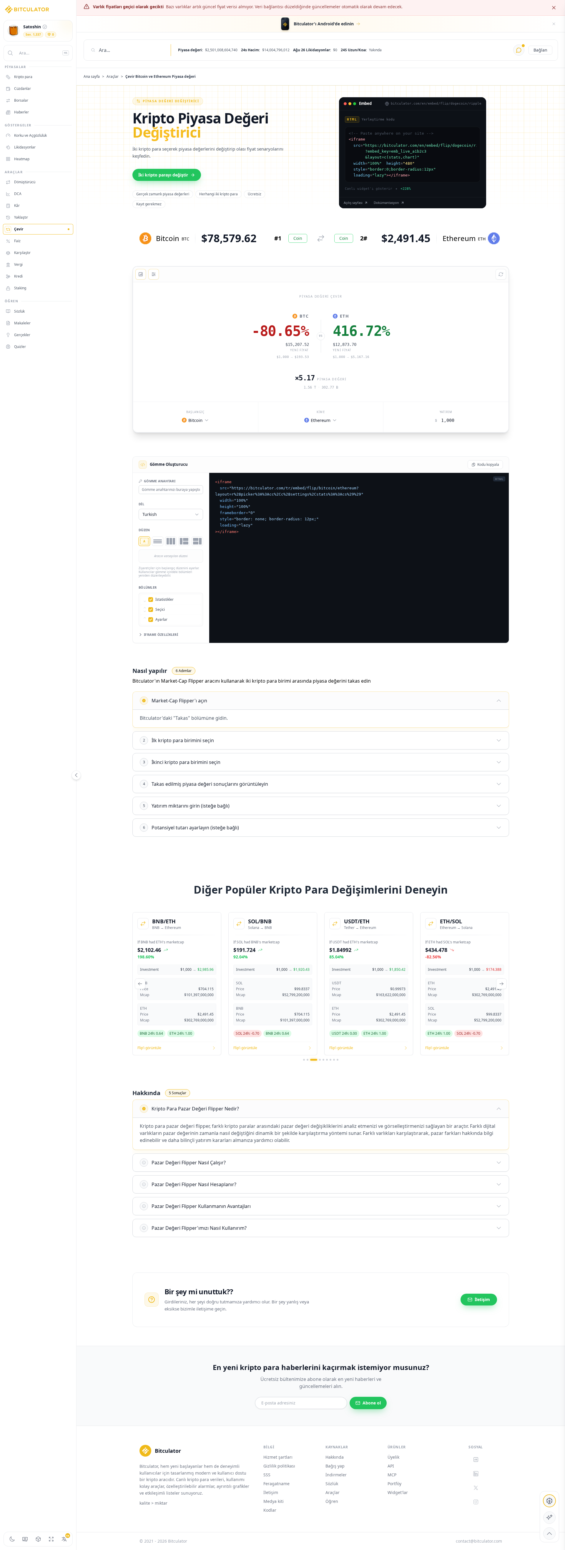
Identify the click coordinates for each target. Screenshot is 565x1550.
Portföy (394, 1483)
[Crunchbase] (476, 1459)
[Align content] (145, 286)
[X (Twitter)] (476, 1488)
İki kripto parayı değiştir (163, 175)
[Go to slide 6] (327, 1060)
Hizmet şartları (278, 1457)
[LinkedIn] (476, 1473)
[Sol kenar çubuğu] (184, 541)
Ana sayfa (92, 76)
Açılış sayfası (353, 202)
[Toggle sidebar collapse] (76, 775)
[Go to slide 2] (307, 1060)
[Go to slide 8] (334, 1060)
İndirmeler (336, 1475)
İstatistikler (164, 599)
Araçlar (113, 76)
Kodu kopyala (488, 464)
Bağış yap (335, 1466)
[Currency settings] (25, 1539)
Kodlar (269, 1510)
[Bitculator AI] (518, 50)
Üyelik (393, 1457)
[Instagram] (476, 1502)
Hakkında (334, 1457)
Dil (141, 504)
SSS (266, 1475)
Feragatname (276, 1483)
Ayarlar (161, 619)
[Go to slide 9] (337, 1060)
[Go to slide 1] (304, 1060)
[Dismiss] (554, 8)
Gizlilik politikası (279, 1466)
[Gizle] (554, 24)
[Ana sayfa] (27, 9)
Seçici (160, 609)
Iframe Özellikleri (161, 634)
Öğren (331, 1501)
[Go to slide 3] (313, 1060)
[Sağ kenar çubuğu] (197, 541)
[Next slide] (501, 983)
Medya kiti (273, 1501)
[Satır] (171, 541)
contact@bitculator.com (479, 1541)
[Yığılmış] (157, 541)
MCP (392, 1475)
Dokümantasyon (386, 202)
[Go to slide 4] (320, 1060)
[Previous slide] (140, 983)
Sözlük (331, 1483)
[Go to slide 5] (323, 1060)
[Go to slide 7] (330, 1060)
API (391, 1466)
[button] (195, 420)
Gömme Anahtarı (159, 481)
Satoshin (32, 26)
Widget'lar (398, 1492)
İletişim (270, 1492)
